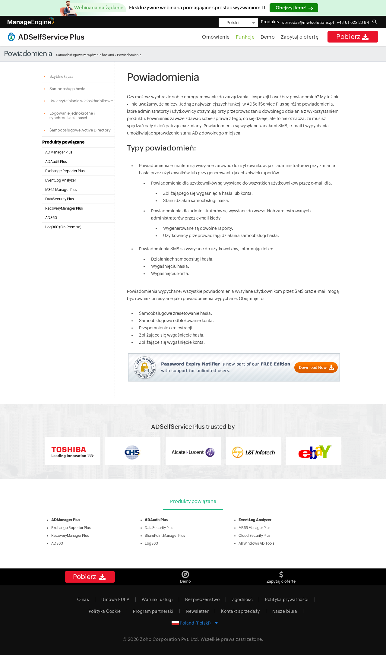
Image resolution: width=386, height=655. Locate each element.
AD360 (51, 218)
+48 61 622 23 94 (353, 22)
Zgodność (242, 599)
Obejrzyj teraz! (291, 7)
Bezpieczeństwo (202, 599)
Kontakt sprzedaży (240, 611)
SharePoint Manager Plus (165, 535)
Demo (268, 37)
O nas (83, 599)
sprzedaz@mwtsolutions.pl (308, 22)
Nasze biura (284, 611)
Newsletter (197, 611)
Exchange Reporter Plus (65, 171)
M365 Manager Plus (61, 190)
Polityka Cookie (105, 611)
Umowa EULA (115, 599)
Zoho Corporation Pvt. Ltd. (169, 639)
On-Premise (70, 227)
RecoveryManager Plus (64, 208)
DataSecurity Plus (59, 199)
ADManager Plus (58, 152)
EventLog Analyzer (60, 180)
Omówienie (216, 37)
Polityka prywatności (286, 599)
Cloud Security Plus (255, 535)
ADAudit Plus (56, 162)
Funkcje (245, 37)
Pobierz (348, 36)
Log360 (151, 543)
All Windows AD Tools (256, 543)
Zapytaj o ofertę (299, 37)
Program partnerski (153, 611)
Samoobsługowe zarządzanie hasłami (85, 55)
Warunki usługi (157, 599)
